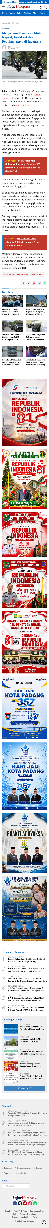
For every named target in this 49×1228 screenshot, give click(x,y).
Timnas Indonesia (24, 1168)
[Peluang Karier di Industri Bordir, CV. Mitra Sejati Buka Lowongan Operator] (11, 1078)
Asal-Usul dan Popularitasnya (15, 274)
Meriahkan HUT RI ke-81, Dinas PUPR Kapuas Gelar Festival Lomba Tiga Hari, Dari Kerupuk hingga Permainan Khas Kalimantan (27, 979)
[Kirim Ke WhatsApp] (45, 283)
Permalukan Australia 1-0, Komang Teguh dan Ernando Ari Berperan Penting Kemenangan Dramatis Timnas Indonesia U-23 (27, 1143)
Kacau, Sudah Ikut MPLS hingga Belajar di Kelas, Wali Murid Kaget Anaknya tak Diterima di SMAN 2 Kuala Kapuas (26, 960)
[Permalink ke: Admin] (4, 47)
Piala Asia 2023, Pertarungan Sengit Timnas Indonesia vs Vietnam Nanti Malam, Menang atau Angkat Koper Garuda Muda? (26, 1134)
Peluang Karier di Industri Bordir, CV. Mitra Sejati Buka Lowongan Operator (32, 1077)
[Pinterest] (25, 1203)
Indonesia (8, 1168)
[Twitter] (20, 1203)
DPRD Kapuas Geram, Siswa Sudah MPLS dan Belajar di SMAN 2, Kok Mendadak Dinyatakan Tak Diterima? (26, 970)
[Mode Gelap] (40, 7)
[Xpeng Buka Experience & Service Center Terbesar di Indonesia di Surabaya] (36, 326)
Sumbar (7, 1173)
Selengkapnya (24, 1088)
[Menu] (4, 7)
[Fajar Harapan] (18, 7)
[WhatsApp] (35, 1203)
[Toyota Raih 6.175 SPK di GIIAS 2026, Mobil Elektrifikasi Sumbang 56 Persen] (36, 351)
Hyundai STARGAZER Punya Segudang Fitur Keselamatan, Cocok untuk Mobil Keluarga (11, 362)
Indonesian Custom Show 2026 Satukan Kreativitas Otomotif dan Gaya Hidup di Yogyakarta (10, 312)
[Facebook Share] (23, 283)
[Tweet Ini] (29, 283)
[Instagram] (30, 1203)
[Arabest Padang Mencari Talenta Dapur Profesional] (11, 1066)
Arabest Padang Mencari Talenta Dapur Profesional (31, 1065)
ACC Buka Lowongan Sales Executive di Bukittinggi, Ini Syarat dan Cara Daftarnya (31, 1028)
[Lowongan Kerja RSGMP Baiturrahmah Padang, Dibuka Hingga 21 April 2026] (11, 1041)
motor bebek (22, 105)
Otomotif (6, 28)
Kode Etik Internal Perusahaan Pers (29, 1211)
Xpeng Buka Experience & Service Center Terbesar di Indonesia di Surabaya (36, 337)
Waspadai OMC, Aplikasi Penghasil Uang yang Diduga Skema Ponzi (27, 1114)
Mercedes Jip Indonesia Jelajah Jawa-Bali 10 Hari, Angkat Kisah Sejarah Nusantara (11, 337)
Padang (39, 1168)
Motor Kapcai (37, 274)
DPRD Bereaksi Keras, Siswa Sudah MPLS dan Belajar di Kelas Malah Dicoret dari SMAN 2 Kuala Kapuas (26, 999)
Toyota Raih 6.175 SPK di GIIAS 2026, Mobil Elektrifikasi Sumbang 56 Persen (35, 362)
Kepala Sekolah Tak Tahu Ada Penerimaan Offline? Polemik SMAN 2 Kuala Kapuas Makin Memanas (26, 1009)
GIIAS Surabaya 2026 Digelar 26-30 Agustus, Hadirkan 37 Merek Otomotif (35, 312)
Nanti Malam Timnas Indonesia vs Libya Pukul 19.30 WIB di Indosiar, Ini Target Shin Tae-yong (26, 1153)
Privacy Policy (19, 1214)
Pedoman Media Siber (21, 1217)
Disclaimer (31, 1214)
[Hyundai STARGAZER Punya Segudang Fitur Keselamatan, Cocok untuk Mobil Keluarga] (12, 351)
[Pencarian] (45, 7)
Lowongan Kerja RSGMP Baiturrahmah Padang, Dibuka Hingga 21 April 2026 (32, 1040)
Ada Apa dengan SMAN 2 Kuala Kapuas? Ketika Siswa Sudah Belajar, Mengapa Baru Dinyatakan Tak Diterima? (26, 989)
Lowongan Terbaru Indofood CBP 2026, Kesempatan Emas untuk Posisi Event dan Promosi (32, 1052)
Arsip (35, 1217)
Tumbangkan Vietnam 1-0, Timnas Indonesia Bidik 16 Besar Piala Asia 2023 (26, 1124)
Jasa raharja (21, 1173)
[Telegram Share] (39, 283)
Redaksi (8, 1211)
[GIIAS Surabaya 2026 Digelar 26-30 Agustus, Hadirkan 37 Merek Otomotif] (36, 301)
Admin (10, 46)
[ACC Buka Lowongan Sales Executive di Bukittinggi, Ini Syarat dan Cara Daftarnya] (11, 1029)
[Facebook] (15, 1203)
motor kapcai (26, 91)
